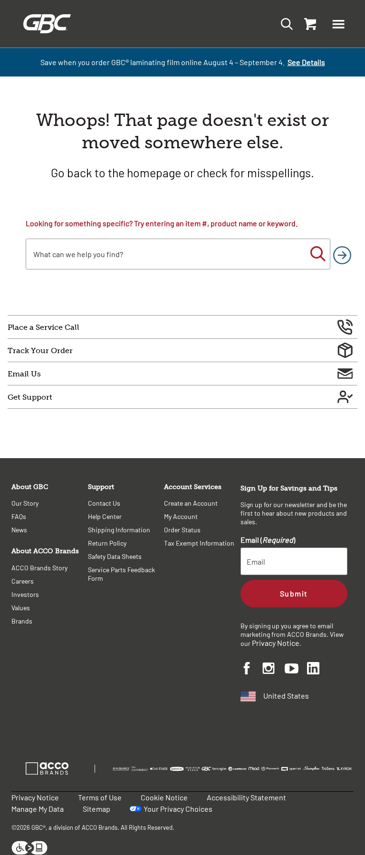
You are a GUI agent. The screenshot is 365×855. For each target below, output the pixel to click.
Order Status (182, 530)
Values (20, 608)
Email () (267, 539)
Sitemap (96, 808)
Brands (21, 621)
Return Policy (107, 543)
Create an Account (191, 503)
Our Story (24, 503)
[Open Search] (284, 23)
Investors (25, 594)
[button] (338, 23)
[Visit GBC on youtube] (296, 669)
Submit (294, 593)
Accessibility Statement (246, 797)
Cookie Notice (164, 797)
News (19, 530)
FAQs (18, 516)
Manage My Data (37, 808)
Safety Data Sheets (115, 556)
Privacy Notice (275, 642)
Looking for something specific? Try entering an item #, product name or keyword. (162, 223)
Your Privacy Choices (178, 808)
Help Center (105, 516)
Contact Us (104, 503)
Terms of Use (100, 797)
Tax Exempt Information (199, 543)
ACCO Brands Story (39, 568)
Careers (22, 581)
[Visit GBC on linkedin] (318, 669)
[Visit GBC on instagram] (273, 669)
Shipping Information (119, 530)
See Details (306, 62)
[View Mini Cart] (308, 24)
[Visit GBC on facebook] (251, 669)
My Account (181, 516)
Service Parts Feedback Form (121, 574)
